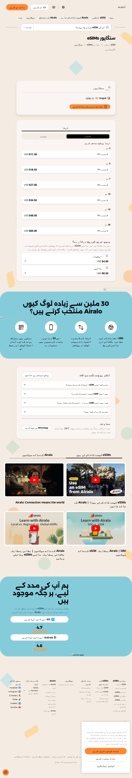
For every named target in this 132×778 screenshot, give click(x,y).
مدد (20, 17)
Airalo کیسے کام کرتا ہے (74, 17)
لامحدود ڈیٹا (120, 688)
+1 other (90, 98)
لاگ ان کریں (39, 7)
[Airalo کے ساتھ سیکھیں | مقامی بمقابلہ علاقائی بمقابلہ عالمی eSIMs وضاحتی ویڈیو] (34, 528)
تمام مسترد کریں (106, 758)
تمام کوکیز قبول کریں (106, 751)
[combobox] (66, 27)
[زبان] (63, 7)
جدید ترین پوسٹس (66, 684)
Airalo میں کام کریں (50, 712)
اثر (54, 688)
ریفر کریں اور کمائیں (119, 705)
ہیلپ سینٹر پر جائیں (37, 375)
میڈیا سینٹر (50, 696)
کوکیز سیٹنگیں (106, 765)
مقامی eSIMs (93, 44)
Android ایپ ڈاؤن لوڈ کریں (37, 637)
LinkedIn (14, 703)
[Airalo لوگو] (118, 7)
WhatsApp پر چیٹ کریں (36, 427)
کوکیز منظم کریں (41, 756)
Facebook (14, 687)
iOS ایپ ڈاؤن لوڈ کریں (37, 619)
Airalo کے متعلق (48, 17)
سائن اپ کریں (17, 7)
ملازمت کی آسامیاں (52, 705)
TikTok (15, 699)
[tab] (66, 128)
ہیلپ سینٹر (86, 687)
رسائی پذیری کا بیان (66, 761)
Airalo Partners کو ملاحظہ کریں (33, 690)
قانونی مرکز (58, 756)
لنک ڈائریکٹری (22, 756)
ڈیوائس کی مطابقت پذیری (102, 699)
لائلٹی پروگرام (119, 710)
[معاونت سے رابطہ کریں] (6, 772)
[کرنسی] (53, 7)
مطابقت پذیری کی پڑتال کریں (88, 106)
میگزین (31, 17)
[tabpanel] (66, 182)
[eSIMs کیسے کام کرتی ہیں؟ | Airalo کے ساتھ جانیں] (96, 479)
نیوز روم (52, 700)
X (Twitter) (13, 695)
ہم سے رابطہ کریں (85, 699)
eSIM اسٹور (98, 17)
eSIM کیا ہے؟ (102, 687)
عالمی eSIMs (120, 692)
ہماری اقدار (50, 692)
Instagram (13, 691)
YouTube (14, 707)
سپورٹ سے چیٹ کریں (85, 693)
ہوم (112, 17)
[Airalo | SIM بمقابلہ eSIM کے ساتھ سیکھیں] (96, 528)
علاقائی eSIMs (120, 696)
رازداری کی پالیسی (77, 756)
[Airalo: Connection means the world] (34, 479)
